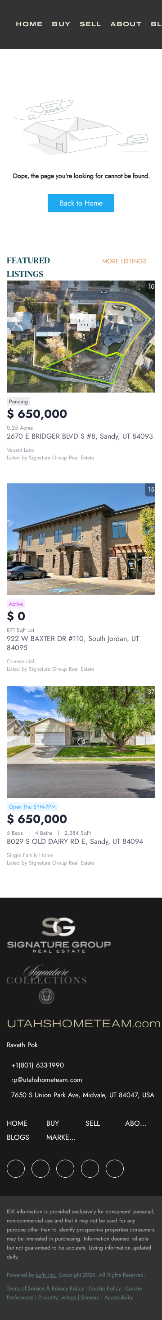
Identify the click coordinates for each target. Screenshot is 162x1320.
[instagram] (65, 1169)
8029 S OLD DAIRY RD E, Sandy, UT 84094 (75, 841)
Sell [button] (90, 24)
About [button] (126, 24)
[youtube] (90, 1169)
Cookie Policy (105, 1288)
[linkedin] (41, 1169)
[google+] (115, 1169)
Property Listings (57, 1297)
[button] (19, 1126)
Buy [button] (61, 24)
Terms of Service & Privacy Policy (45, 1288)
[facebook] (16, 1169)
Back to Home (81, 203)
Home (29, 24)
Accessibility (118, 1297)
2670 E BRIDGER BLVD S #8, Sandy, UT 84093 (80, 436)
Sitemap (90, 1297)
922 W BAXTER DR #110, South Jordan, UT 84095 (73, 643)
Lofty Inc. (46, 1275)
